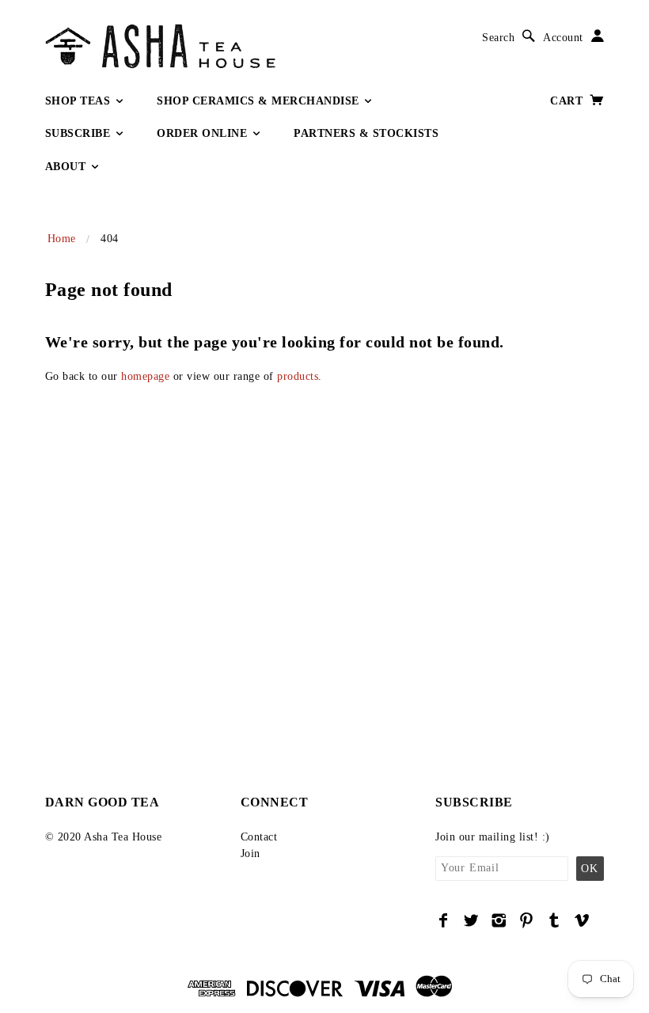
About (67, 167)
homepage (145, 376)
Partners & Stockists (366, 133)
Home (61, 239)
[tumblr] (554, 920)
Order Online (204, 133)
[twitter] (471, 920)
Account (563, 38)
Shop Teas (79, 101)
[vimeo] (582, 920)
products (297, 376)
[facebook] (443, 920)
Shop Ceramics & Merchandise (259, 101)
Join (250, 853)
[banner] (227, 46)
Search (498, 38)
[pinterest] (526, 920)
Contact (259, 837)
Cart (568, 101)
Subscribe (79, 133)
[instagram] (499, 920)
